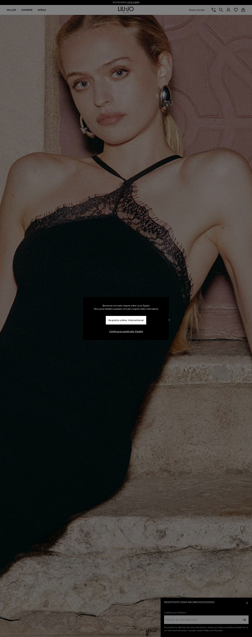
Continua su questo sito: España (126, 331)
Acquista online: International (126, 320)
